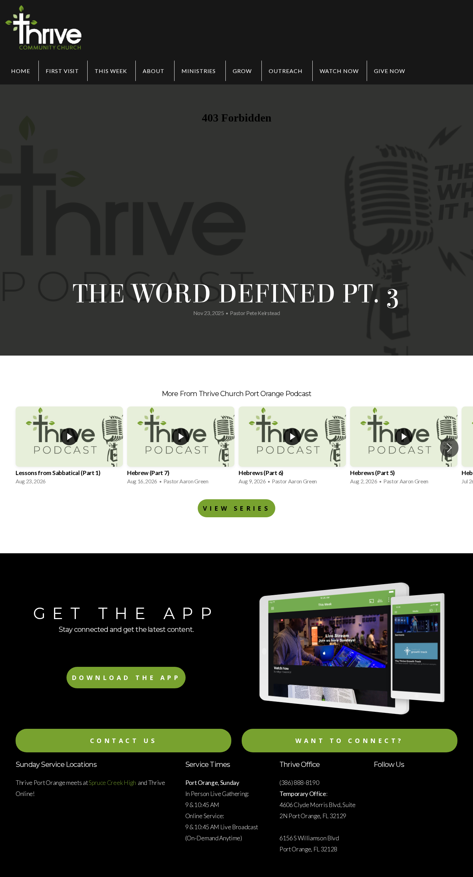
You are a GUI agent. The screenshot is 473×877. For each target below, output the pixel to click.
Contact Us (123, 740)
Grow (243, 71)
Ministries (199, 71)
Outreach (286, 71)
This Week (111, 71)
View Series (236, 508)
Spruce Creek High (113, 782)
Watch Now (339, 71)
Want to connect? (349, 740)
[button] (449, 447)
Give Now (389, 71)
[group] (69, 447)
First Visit (62, 71)
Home (20, 71)
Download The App (126, 677)
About (154, 71)
